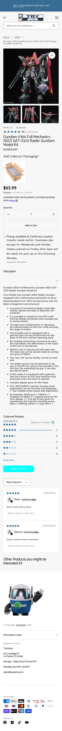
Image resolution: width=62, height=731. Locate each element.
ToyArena (20, 625)
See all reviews (8, 460)
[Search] (54, 25)
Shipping (7, 192)
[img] (13, 493)
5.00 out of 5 (10, 421)
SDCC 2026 (18, 5)
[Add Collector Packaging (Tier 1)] (11, 172)
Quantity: (8, 208)
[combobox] (31, 25)
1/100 (17, 37)
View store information (17, 262)
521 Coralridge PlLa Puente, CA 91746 (13, 655)
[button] (4, 17)
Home (6, 37)
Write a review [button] (18, 468)
